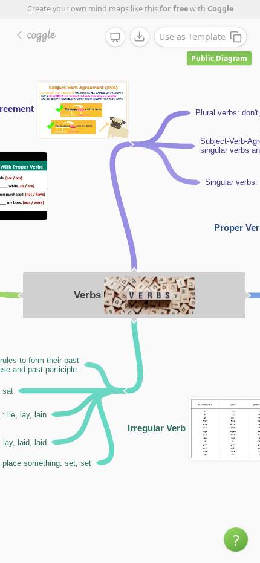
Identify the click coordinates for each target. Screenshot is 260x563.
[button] (236, 539)
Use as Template (192, 36)
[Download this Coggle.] (139, 37)
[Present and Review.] (115, 37)
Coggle (220, 9)
